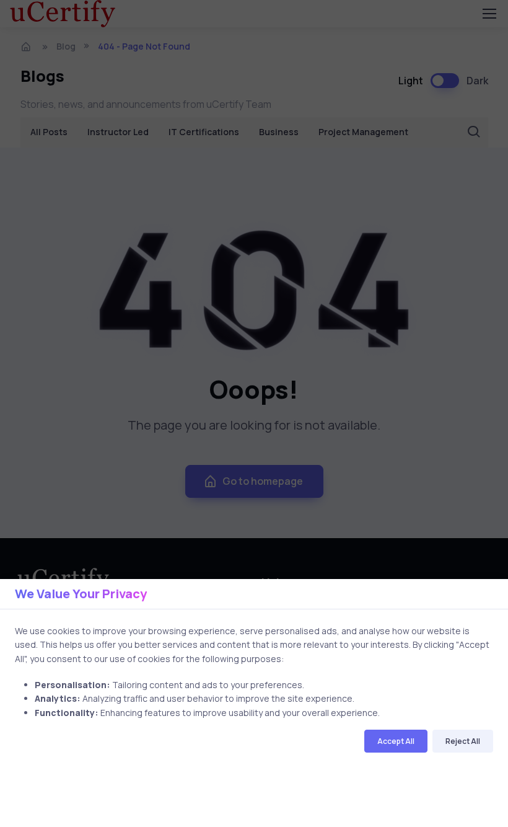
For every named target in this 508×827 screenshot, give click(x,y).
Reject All (462, 741)
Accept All (395, 741)
